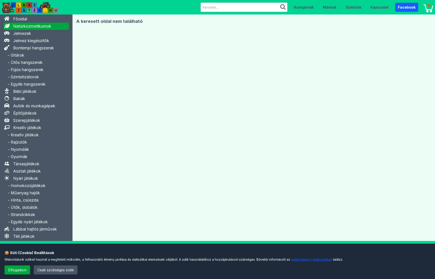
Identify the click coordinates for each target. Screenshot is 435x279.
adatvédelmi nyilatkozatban (311, 259)
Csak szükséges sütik (55, 270)
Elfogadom (17, 270)
